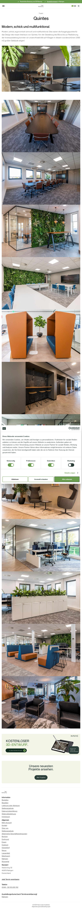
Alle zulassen (67, 479)
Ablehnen (15, 479)
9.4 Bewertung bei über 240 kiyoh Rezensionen (74, 6)
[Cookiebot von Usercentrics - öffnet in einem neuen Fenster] (70, 428)
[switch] (31, 465)
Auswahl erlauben (41, 479)
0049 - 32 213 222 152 (10, 887)
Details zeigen (70, 473)
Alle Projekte (41, 777)
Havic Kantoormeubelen (41, 6)
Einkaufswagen (78, 6)
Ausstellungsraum (52, 1)
